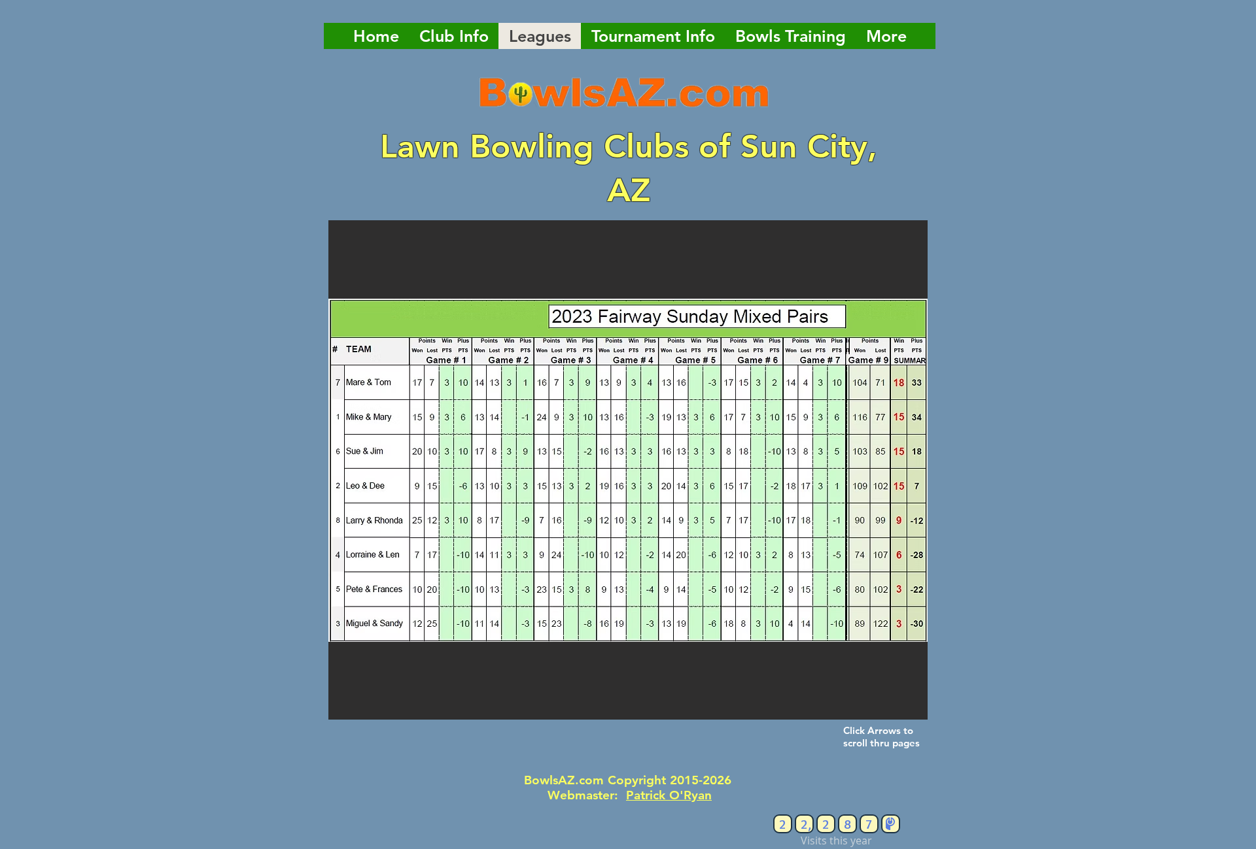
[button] (628, 470)
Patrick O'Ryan (669, 795)
